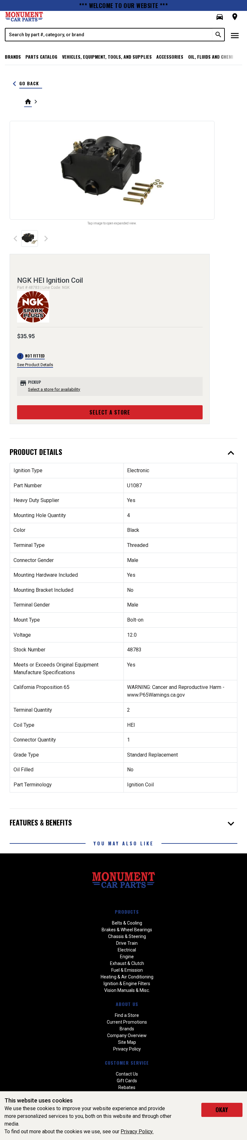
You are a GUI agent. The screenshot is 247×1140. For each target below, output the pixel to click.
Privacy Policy (127, 1049)
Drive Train (127, 943)
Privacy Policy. (137, 1131)
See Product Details (35, 364)
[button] (220, 17)
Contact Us (127, 1074)
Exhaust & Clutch (127, 963)
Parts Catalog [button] (41, 56)
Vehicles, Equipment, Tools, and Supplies (107, 56)
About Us (127, 1004)
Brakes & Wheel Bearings (127, 929)
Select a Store (109, 412)
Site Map (127, 1042)
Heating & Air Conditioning (127, 976)
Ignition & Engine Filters (127, 983)
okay (221, 1109)
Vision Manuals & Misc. (127, 990)
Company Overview (127, 1035)
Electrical (127, 949)
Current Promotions (127, 1022)
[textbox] (109, 35)
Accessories (169, 56)
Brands (13, 56)
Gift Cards (127, 1080)
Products (127, 911)
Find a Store (127, 1015)
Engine (127, 956)
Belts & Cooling (127, 923)
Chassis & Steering (127, 936)
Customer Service (127, 1062)
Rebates (126, 1087)
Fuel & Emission (127, 970)
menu (235, 35)
